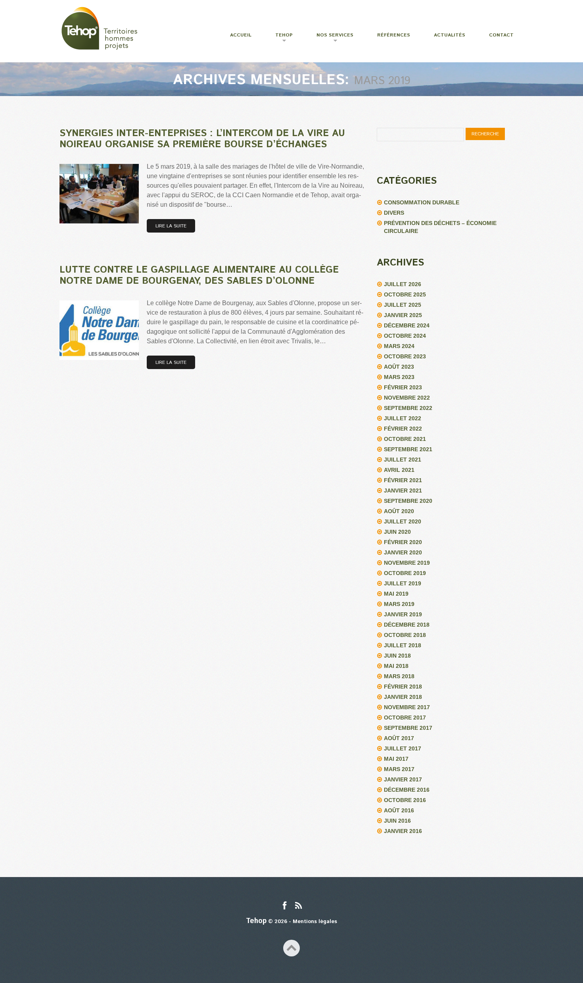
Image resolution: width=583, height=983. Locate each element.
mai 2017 (396, 759)
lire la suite (170, 226)
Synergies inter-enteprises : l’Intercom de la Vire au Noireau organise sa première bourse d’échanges (202, 139)
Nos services (330, 38)
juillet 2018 (402, 645)
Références (393, 35)
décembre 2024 (407, 325)
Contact (501, 35)
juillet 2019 (402, 583)
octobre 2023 (405, 356)
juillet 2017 (402, 748)
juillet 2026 (402, 284)
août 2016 (399, 810)
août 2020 (399, 511)
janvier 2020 (403, 552)
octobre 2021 (405, 439)
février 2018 (403, 686)
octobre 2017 (405, 717)
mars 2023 (399, 377)
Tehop (279, 38)
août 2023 (399, 367)
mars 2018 (399, 676)
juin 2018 (397, 655)
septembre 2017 (408, 728)
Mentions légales (315, 921)
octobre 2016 (405, 800)
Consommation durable (421, 202)
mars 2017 (399, 769)
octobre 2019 (405, 573)
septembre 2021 (408, 449)
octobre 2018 (405, 635)
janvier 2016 (403, 831)
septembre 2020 (408, 501)
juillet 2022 (402, 418)
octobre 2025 (405, 294)
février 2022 (403, 428)
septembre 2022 (408, 408)
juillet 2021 (402, 459)
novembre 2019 (407, 563)
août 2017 (399, 738)
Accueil (240, 35)
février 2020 (403, 542)
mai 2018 (396, 666)
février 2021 (403, 480)
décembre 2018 (407, 624)
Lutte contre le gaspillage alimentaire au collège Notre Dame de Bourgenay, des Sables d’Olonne (199, 275)
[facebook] (285, 906)
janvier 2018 (403, 697)
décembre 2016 (407, 790)
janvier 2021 (403, 490)
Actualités (449, 35)
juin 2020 (397, 532)
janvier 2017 (403, 779)
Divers (394, 213)
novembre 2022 (407, 397)
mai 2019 (396, 594)
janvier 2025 (403, 315)
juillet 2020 (402, 521)
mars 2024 (399, 346)
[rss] (298, 906)
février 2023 (403, 387)
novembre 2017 (407, 707)
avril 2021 (399, 470)
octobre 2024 (405, 336)
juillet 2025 (402, 305)
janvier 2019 (403, 614)
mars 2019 (399, 604)
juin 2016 (397, 821)
